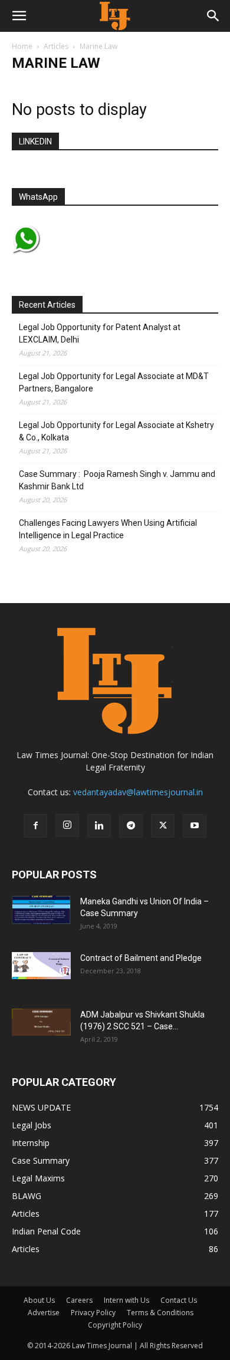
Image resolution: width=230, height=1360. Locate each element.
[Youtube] (194, 826)
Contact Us (178, 1300)
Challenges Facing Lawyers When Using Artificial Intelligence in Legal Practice (108, 529)
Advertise (44, 1313)
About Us (39, 1300)
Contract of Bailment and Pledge (141, 958)
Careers (79, 1300)
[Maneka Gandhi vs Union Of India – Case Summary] (41, 909)
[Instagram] (67, 825)
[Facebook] (35, 826)
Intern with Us (126, 1300)
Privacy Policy (93, 1313)
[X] (163, 826)
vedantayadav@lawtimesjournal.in (138, 792)
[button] (19, 16)
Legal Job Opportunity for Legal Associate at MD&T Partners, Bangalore (114, 382)
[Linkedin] (99, 826)
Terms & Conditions (160, 1313)
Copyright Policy (115, 1325)
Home (22, 46)
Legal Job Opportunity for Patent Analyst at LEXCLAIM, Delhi (99, 333)
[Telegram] (131, 826)
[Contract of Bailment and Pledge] (41, 965)
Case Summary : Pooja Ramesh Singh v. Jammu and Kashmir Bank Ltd (117, 480)
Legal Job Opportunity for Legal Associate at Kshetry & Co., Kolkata (116, 431)
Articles (56, 46)
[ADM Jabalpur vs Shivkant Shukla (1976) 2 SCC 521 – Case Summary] (41, 1022)
